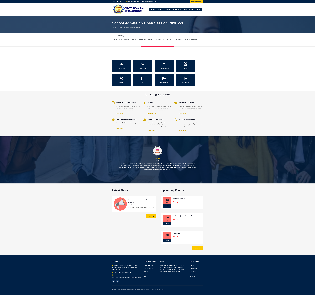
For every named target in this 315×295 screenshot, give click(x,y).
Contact (198, 9)
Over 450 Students (155, 119)
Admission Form (196, 1)
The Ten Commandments (126, 119)
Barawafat (176, 233)
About (160, 9)
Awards (150, 103)
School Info (176, 9)
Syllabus (146, 274)
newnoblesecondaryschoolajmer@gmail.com (142, 1)
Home (153, 9)
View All (151, 216)
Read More (120, 113)
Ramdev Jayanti (179, 198)
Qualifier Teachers (186, 103)
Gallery (167, 9)
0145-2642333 (117, 1)
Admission (193, 271)
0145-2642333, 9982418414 (122, 272)
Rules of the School (187, 119)
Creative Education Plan (126, 103)
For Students (188, 9)
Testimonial (193, 268)
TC (145, 277)
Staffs (146, 271)
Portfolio (192, 274)
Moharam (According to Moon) (184, 216)
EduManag (160, 289)
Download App (148, 265)
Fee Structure (148, 268)
